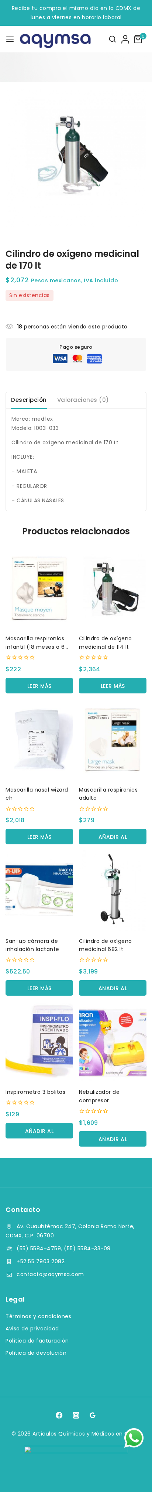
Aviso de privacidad (32, 1328)
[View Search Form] (112, 39)
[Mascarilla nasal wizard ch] (39, 739)
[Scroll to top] (132, 1476)
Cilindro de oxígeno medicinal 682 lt (105, 945)
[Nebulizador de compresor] (112, 1042)
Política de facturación (37, 1340)
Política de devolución (36, 1353)
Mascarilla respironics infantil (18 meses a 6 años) (35, 643)
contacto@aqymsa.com (50, 1274)
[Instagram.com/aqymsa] (76, 1415)
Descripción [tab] (29, 400)
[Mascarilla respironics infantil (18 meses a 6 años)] (39, 588)
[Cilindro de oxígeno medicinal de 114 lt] (112, 588)
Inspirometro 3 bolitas (35, 1092)
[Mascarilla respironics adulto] (112, 739)
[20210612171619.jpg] (76, 157)
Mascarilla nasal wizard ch (37, 794)
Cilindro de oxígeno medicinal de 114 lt (105, 642)
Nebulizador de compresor (99, 1096)
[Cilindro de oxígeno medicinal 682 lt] (112, 890)
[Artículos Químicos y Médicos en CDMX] (44, 39)
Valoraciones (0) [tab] (83, 400)
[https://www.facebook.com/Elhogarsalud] (59, 1415)
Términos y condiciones (38, 1316)
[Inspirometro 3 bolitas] (39, 1042)
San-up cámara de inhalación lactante (32, 945)
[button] (112, 836)
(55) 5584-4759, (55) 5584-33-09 (64, 1248)
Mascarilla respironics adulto (108, 794)
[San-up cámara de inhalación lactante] (39, 890)
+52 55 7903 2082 (41, 1261)
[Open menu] (10, 39)
